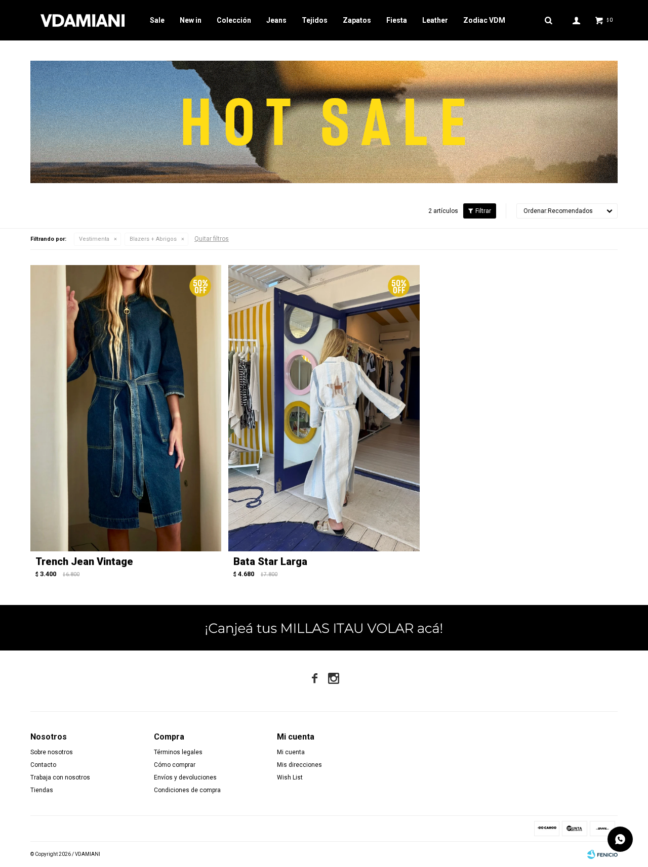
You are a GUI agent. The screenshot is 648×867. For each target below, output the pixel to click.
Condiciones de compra (187, 790)
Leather (435, 20)
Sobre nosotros (51, 752)
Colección (234, 20)
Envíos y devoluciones (185, 777)
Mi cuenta (291, 752)
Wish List (290, 777)
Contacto (43, 764)
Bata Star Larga (270, 561)
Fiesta (396, 20)
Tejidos (315, 20)
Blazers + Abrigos (153, 239)
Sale (157, 20)
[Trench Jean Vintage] (125, 408)
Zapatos (357, 20)
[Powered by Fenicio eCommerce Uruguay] (602, 854)
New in (190, 20)
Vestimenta (94, 239)
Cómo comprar (174, 764)
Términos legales (178, 752)
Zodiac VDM (484, 20)
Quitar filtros (211, 238)
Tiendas (41, 790)
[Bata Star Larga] (323, 408)
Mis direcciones (299, 764)
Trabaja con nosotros (60, 777)
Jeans (276, 20)
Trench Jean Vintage (84, 561)
